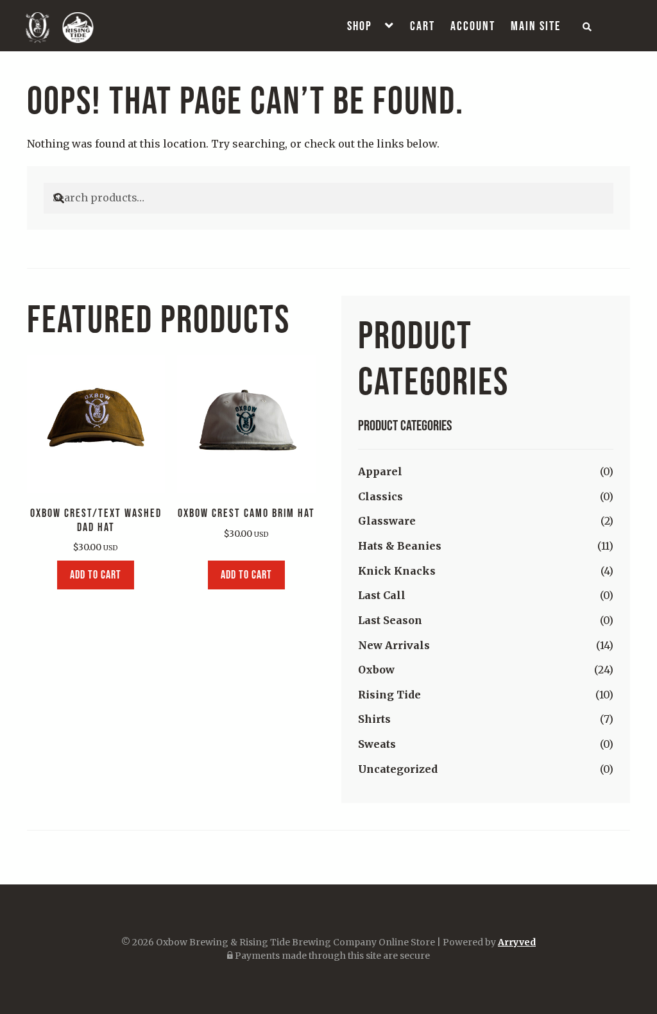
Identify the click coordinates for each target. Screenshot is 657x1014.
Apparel (380, 471)
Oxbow (376, 669)
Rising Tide (389, 694)
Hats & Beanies (399, 545)
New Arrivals (394, 645)
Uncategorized (398, 769)
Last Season (390, 620)
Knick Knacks (397, 570)
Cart (422, 26)
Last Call (381, 595)
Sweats (377, 744)
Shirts (374, 719)
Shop (359, 26)
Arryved (517, 942)
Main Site (536, 26)
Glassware (387, 520)
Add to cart (95, 574)
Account (472, 26)
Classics (380, 496)
